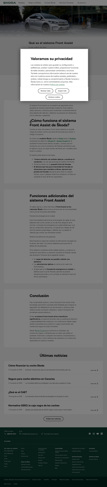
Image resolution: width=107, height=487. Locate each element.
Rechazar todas (45, 91)
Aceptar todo (62, 91)
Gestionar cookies (54, 97)
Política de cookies (57, 84)
